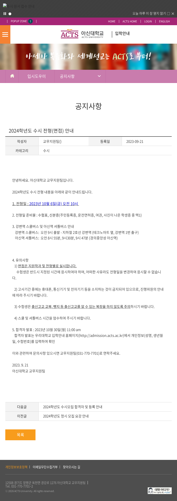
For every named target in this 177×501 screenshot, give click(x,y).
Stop (4, 13)
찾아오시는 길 (71, 466)
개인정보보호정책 (16, 466)
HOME (111, 21)
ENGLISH (164, 21)
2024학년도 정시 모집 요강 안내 (66, 416)
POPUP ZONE (21, 21)
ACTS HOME (130, 21)
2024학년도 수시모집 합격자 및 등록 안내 (72, 406)
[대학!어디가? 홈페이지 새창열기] (160, 490)
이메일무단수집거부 (45, 466)
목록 (20, 434)
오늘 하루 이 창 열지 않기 (149, 13)
